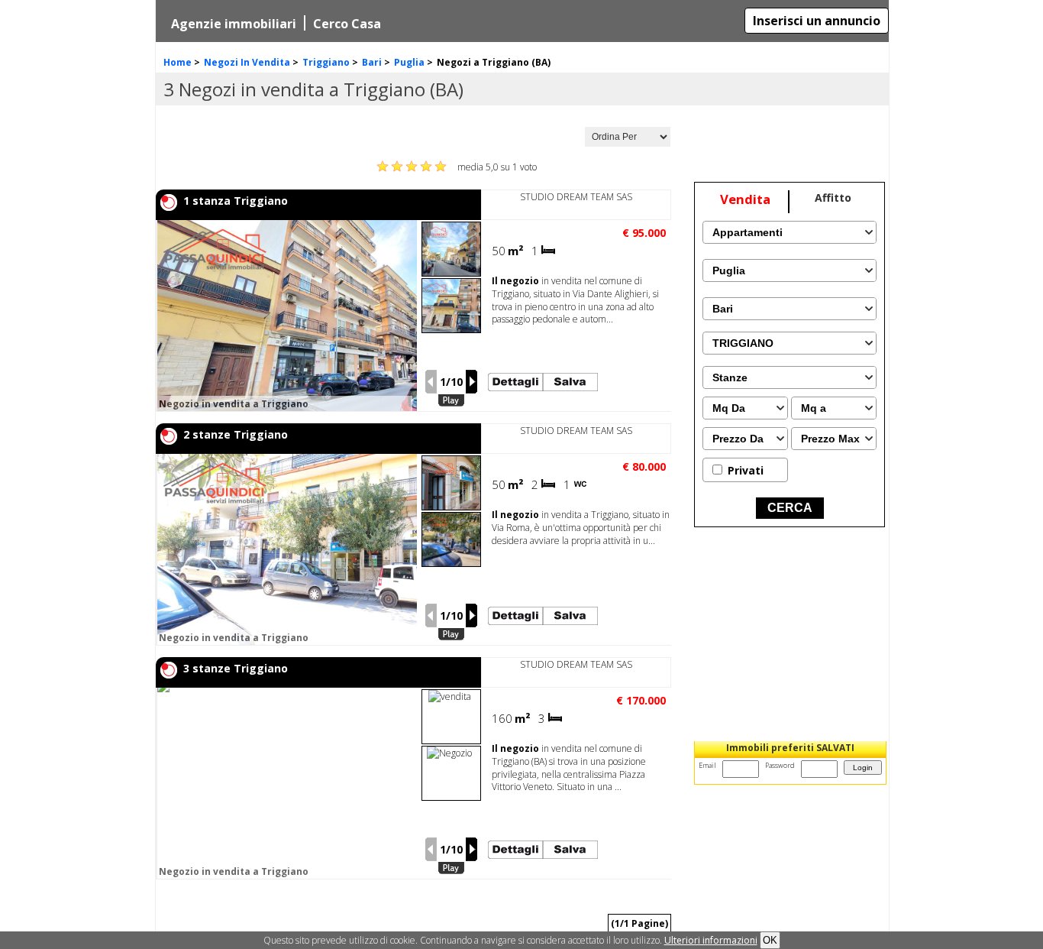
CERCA (789, 507)
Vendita (745, 199)
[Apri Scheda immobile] (340, 315)
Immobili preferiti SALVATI (790, 747)
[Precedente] (431, 381)
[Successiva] (472, 381)
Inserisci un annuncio (816, 20)
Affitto (833, 197)
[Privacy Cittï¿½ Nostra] (710, 940)
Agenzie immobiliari (233, 23)
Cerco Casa (347, 23)
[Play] (451, 400)
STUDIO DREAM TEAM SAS (576, 196)
